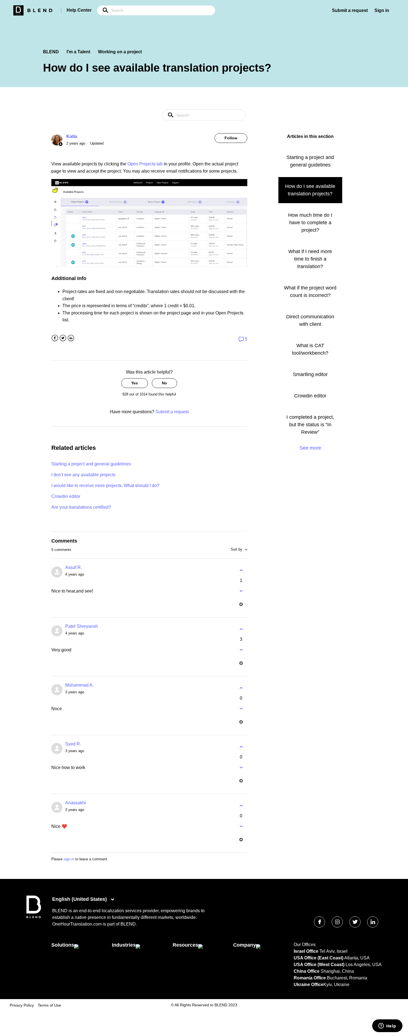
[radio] (134, 383)
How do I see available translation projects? (310, 189)
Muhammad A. (79, 685)
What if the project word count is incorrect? (310, 291)
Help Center (79, 10)
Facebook (54, 338)
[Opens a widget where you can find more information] (387, 1026)
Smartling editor (310, 374)
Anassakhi (75, 802)
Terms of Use (49, 1005)
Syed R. (73, 744)
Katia (71, 136)
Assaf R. (73, 567)
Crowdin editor (65, 496)
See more (310, 448)
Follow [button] (231, 138)
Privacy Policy (22, 1005)
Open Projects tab (145, 164)
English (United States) (80, 899)
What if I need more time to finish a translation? (310, 259)
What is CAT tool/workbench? (310, 349)
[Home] (33, 916)
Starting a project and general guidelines (91, 464)
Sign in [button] (381, 10)
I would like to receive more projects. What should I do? (105, 485)
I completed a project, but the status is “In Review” (310, 424)
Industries (124, 945)
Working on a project (120, 51)
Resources (185, 945)
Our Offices (305, 944)
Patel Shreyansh (81, 626)
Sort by (237, 549)
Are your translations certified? (81, 507)
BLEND (51, 51)
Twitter (62, 338)
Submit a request (350, 10)
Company (244, 945)
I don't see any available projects (83, 474)
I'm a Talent (78, 51)
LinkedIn (70, 338)
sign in (69, 859)
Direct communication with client (310, 320)
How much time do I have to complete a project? (310, 222)
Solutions (62, 945)
